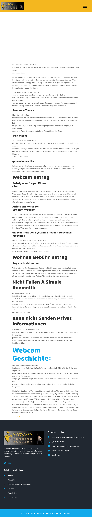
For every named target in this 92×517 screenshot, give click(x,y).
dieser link (16, 417)
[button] (84, 6)
